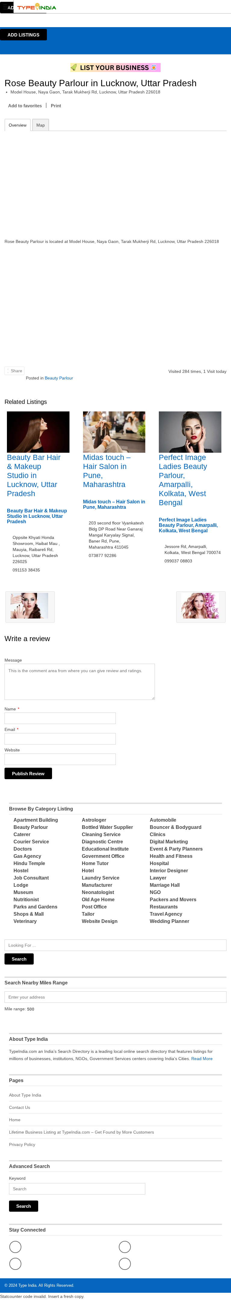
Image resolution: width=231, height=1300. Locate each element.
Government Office (103, 856)
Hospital (159, 863)
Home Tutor (95, 863)
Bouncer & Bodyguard (176, 827)
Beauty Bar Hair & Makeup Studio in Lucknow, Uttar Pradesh (33, 475)
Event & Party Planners (176, 848)
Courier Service (31, 841)
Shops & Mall (29, 914)
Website (12, 750)
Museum (23, 892)
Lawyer (158, 877)
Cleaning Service (101, 834)
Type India (27, 1285)
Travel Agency (166, 914)
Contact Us (19, 1107)
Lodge (21, 885)
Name (12, 709)
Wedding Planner (169, 921)
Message (13, 660)
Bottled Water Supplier (107, 827)
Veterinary (25, 921)
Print (56, 105)
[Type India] (110, 6)
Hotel (88, 870)
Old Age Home (98, 899)
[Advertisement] (115, 180)
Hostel (21, 870)
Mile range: (15, 1008)
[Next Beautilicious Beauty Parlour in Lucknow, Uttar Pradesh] (201, 607)
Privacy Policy (22, 1144)
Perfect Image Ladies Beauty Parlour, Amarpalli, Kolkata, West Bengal (188, 525)
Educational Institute (105, 848)
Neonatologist (98, 892)
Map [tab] (40, 125)
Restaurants (164, 906)
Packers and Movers (173, 899)
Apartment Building (36, 820)
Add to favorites (25, 105)
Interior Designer (169, 870)
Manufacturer (97, 885)
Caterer (22, 834)
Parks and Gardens (35, 906)
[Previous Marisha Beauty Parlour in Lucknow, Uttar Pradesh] (30, 607)
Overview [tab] (17, 125)
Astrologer (94, 820)
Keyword (17, 1178)
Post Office (94, 906)
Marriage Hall (165, 885)
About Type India (25, 1095)
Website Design (100, 921)
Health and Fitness (171, 856)
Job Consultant (31, 877)
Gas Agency (27, 856)
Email (11, 729)
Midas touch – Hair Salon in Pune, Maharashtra (114, 504)
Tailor (88, 914)
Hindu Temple (29, 863)
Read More (202, 1058)
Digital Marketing (169, 841)
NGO (155, 892)
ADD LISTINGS (23, 34)
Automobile (163, 820)
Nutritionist (26, 899)
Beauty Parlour (59, 378)
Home (14, 1119)
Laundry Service (100, 877)
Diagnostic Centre (102, 841)
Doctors (23, 848)
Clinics (157, 834)
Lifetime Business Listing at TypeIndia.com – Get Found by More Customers (81, 1132)
